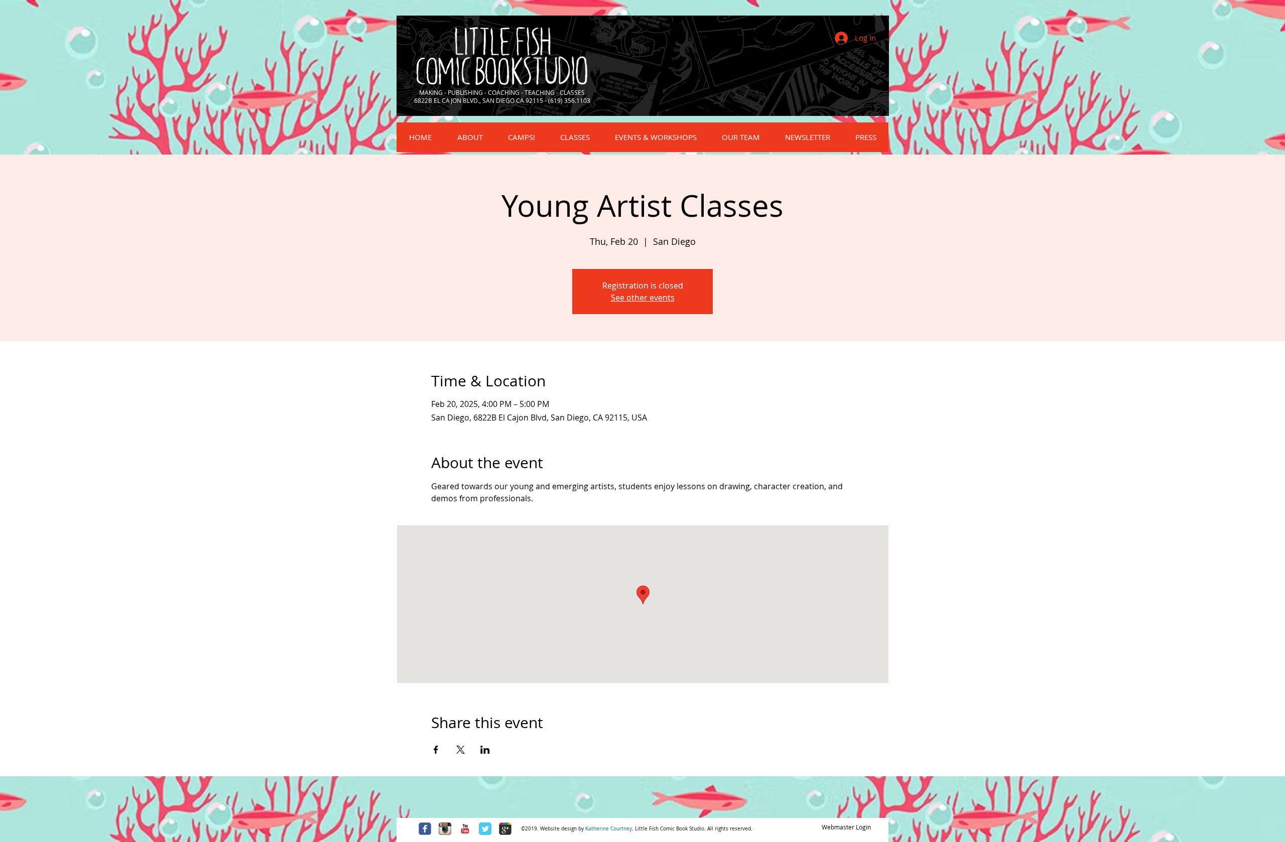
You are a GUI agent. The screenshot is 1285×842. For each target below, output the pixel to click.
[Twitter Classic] (485, 828)
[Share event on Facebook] (436, 750)
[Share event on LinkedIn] (485, 750)
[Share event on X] (460, 750)
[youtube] (465, 828)
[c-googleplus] (505, 828)
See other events (643, 297)
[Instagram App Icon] (445, 828)
